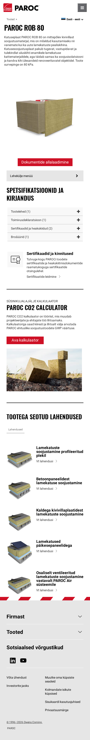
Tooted (11, 19)
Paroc (21, 7)
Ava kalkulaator (25, 340)
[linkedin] (13, 661)
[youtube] (23, 660)
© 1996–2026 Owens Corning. (24, 722)
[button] (45, 211)
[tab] (15, 429)
